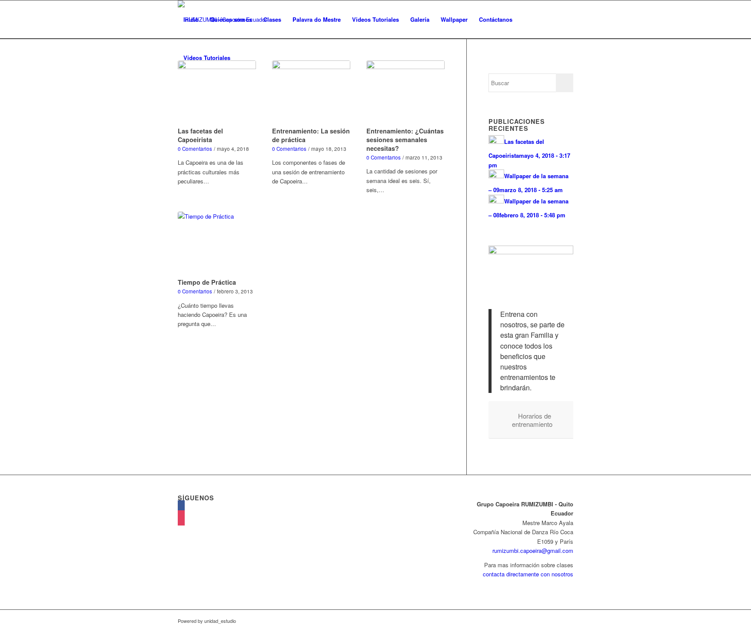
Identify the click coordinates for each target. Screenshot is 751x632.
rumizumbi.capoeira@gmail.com (532, 550)
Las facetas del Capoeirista (200, 135)
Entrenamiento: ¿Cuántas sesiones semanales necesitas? (405, 139)
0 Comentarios (195, 148)
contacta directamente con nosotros (528, 574)
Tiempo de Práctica (207, 282)
